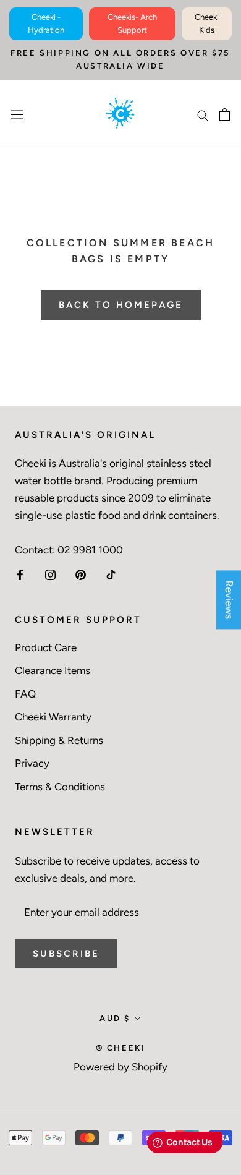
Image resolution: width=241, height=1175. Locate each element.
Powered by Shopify (120, 1067)
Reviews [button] (229, 599)
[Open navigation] (17, 114)
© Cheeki (121, 1048)
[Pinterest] (80, 574)
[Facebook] (20, 574)
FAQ (25, 694)
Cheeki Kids (207, 23)
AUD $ (114, 1018)
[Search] (202, 114)
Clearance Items (52, 670)
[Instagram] (50, 574)
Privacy (32, 763)
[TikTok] (111, 574)
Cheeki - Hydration (46, 23)
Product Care (46, 647)
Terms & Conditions (60, 786)
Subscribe (66, 953)
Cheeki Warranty (53, 717)
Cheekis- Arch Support (132, 23)
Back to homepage (121, 304)
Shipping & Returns (59, 740)
